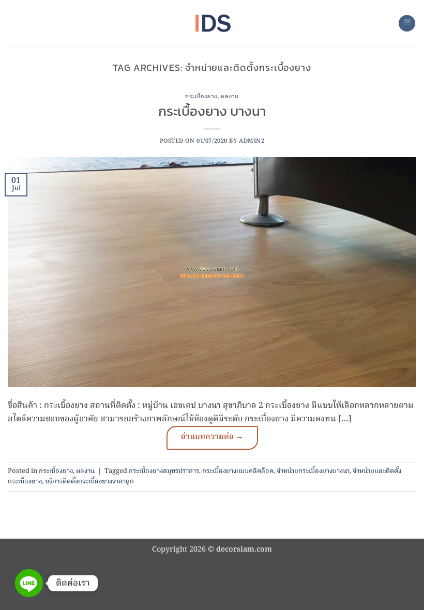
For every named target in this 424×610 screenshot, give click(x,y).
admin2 (251, 141)
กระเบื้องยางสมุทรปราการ (164, 471)
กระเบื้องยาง (201, 96)
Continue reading (212, 438)
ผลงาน (230, 96)
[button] (407, 23)
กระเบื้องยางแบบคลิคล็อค (238, 471)
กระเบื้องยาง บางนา (212, 111)
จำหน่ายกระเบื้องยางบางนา (313, 471)
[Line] (29, 583)
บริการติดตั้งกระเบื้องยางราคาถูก (89, 481)
